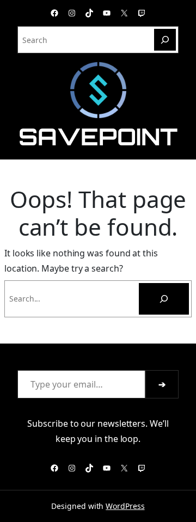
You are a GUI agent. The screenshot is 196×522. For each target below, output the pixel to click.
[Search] (165, 40)
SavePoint (98, 136)
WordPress (125, 506)
